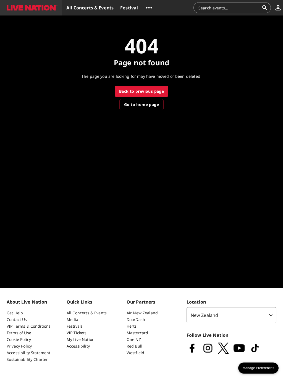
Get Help (15, 312)
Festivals (75, 326)
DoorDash (136, 319)
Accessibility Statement (28, 352)
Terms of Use (19, 332)
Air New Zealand (142, 312)
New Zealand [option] (204, 315)
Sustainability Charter (27, 359)
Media (72, 319)
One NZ (134, 339)
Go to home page (141, 104)
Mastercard (137, 332)
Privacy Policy (19, 346)
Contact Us (17, 319)
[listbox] (231, 315)
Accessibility (78, 346)
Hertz (132, 326)
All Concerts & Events (87, 312)
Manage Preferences (258, 368)
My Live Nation (81, 339)
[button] (31, 7)
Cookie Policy (19, 339)
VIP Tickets (77, 332)
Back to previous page (141, 91)
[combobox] (228, 8)
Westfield (135, 352)
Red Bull (134, 346)
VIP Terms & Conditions (29, 326)
